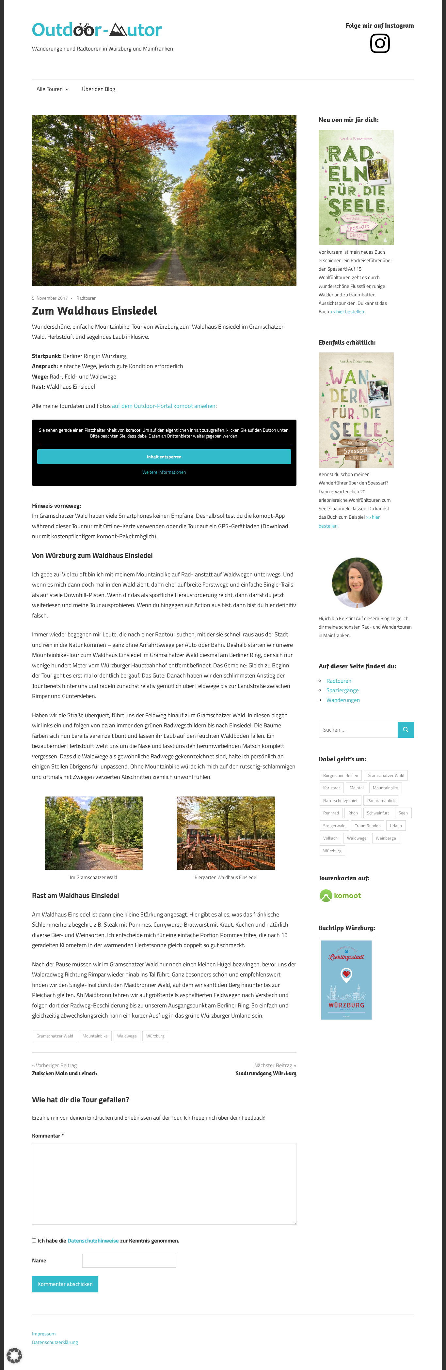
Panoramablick (381, 800)
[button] (14, 1355)
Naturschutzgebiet (340, 800)
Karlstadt (331, 787)
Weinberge (386, 838)
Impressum (44, 1333)
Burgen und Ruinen (340, 775)
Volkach (330, 838)
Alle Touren (50, 89)
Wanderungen (343, 700)
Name (39, 1260)
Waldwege (127, 1036)
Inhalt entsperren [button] (164, 456)
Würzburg (155, 1036)
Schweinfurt (378, 813)
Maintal (357, 787)
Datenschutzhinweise (93, 1240)
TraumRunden (368, 825)
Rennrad (331, 813)
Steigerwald (334, 825)
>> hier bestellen (347, 311)
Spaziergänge (343, 690)
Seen (403, 813)
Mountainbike (95, 1036)
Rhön (353, 813)
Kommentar (48, 1135)
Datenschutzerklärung (55, 1342)
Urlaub (396, 825)
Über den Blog (98, 89)
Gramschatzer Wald (55, 1036)
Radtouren (86, 297)
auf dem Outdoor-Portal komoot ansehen (163, 405)
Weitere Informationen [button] (164, 472)
